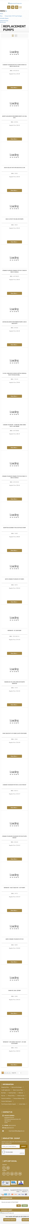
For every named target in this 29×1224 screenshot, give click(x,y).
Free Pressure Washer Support (8, 1104)
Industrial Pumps (4, 20)
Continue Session (9, 1219)
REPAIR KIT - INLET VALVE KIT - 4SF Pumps (14, 887)
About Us (24, 1191)
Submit (23, 1146)
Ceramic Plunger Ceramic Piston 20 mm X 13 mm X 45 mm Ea (14, 476)
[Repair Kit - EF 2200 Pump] (14, 653)
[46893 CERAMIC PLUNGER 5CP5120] (14, 961)
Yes (19, 1205)
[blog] (8, 1168)
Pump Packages (18, 16)
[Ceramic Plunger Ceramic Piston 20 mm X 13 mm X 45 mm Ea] (14, 499)
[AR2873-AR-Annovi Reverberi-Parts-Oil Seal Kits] (14, 139)
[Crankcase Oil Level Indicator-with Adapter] (14, 704)
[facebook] (4, 1168)
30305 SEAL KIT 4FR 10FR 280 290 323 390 (14, 167)
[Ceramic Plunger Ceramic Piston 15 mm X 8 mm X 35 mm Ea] (14, 293)
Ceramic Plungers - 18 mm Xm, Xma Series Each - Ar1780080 (14, 425)
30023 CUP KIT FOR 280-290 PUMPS (14, 219)
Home (1, 13)
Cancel (25, 1205)
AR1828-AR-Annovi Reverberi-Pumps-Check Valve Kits (14, 322)
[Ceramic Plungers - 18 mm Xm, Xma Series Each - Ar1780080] (14, 447)
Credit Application (5, 1090)
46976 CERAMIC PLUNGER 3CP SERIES (14, 579)
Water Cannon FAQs (18, 1090)
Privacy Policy (11, 1095)
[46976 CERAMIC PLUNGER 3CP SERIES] (14, 601)
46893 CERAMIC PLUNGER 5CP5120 (14, 939)
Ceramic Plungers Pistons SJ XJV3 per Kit (14, 784)
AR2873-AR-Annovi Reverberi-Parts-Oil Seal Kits (14, 116)
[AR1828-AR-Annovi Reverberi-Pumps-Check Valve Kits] (14, 344)
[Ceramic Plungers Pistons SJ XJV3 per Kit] (14, 807)
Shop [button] (1, 16)
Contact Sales (22, 1104)
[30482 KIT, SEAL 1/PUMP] (14, 1013)
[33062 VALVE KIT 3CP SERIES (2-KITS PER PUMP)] (14, 756)
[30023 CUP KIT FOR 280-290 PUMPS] (14, 241)
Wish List (21, 1092)
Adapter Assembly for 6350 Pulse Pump (14, 527)
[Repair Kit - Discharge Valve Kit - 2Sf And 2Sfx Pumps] (14, 1064)
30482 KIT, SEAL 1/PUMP (14, 990)
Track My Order (12, 1092)
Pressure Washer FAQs (18, 1098)
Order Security (20, 1095)
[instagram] (16, 1173)
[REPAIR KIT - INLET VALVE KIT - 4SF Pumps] (14, 910)
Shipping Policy (5, 1087)
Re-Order (3, 1092)
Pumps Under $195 (9, 16)
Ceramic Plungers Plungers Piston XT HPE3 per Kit (14, 836)
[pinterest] (8, 1173)
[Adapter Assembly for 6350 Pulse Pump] (14, 550)
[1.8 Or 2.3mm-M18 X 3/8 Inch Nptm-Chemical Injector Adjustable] (14, 396)
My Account (3, 22)
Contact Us (6, 1190)
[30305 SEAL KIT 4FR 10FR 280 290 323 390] (14, 190)
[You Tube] (12, 1173)
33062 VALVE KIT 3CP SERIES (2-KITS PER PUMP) (14, 733)
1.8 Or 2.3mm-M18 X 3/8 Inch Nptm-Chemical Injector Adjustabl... (14, 374)
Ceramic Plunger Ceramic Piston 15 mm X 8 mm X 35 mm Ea (14, 271)
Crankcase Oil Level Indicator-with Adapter (14, 682)
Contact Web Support (6, 1101)
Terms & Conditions (6, 1098)
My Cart (3, 1095)
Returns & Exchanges (17, 1087)
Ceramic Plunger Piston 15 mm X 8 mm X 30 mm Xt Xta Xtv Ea (14, 65)
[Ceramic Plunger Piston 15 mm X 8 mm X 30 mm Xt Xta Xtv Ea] (14, 87)
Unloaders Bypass (4, 18)
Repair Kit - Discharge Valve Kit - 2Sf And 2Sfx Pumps (14, 1042)
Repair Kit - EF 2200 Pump (14, 630)
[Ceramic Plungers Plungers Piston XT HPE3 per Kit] (14, 859)
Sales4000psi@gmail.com (18, 1131)
